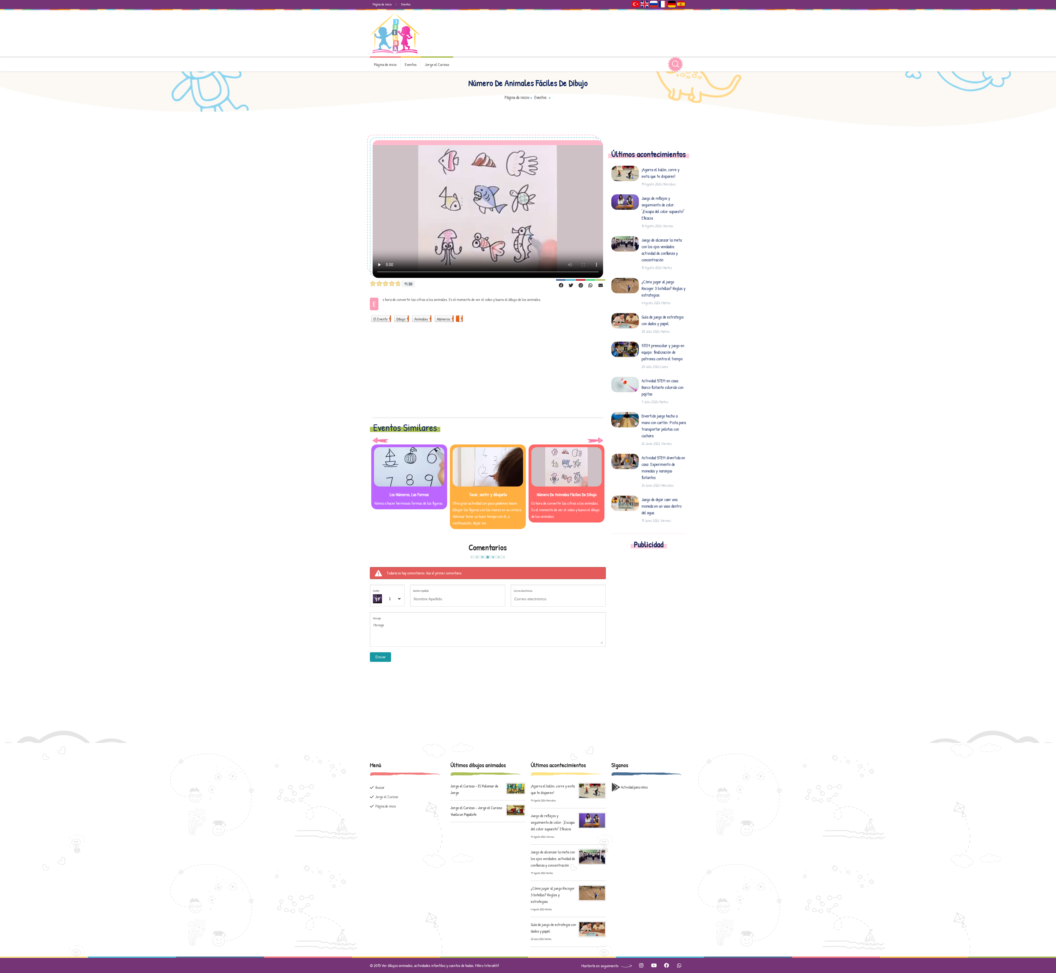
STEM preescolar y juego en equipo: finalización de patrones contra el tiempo (663, 352)
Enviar (380, 657)
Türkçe (635, 4)
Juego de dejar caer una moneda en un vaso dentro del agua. (661, 506)
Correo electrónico (523, 591)
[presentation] (380, 440)
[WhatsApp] (590, 284)
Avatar (376, 591)
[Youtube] (654, 965)
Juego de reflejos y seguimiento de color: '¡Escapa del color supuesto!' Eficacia (663, 208)
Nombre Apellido (421, 591)
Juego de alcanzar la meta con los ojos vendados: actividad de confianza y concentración (662, 250)
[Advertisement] (487, 373)
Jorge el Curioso (437, 64)
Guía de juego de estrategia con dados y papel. (662, 320)
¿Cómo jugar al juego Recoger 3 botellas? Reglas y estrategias (664, 288)
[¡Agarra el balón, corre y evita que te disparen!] (592, 790)
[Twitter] (571, 284)
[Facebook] (561, 284)
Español (681, 4)
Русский (654, 4)
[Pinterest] (580, 284)
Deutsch (672, 4)
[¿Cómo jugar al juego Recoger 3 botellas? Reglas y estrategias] (592, 892)
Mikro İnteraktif (487, 965)
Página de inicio (382, 4)
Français (663, 4)
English (644, 4)
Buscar (379, 787)
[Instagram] (641, 965)
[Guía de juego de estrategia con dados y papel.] (592, 929)
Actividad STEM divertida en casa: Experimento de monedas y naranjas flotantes (663, 467)
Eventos (406, 4)
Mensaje (377, 618)
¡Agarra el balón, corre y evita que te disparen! (661, 173)
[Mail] (600, 284)
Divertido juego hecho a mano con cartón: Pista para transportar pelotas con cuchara (664, 426)
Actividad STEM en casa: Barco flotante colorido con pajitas (662, 387)
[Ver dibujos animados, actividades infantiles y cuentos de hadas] (395, 33)
